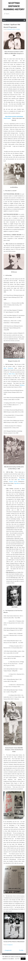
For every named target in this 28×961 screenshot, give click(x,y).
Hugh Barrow (17, 483)
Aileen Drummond (8, 368)
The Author (18, 29)
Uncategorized (9, 944)
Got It (23, 958)
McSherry (22, 385)
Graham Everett (13, 481)
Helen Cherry (12, 373)
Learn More (17, 958)
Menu (4, 20)
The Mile (21, 950)
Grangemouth (7, 950)
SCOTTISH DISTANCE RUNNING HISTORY (14, 6)
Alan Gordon (21, 479)
